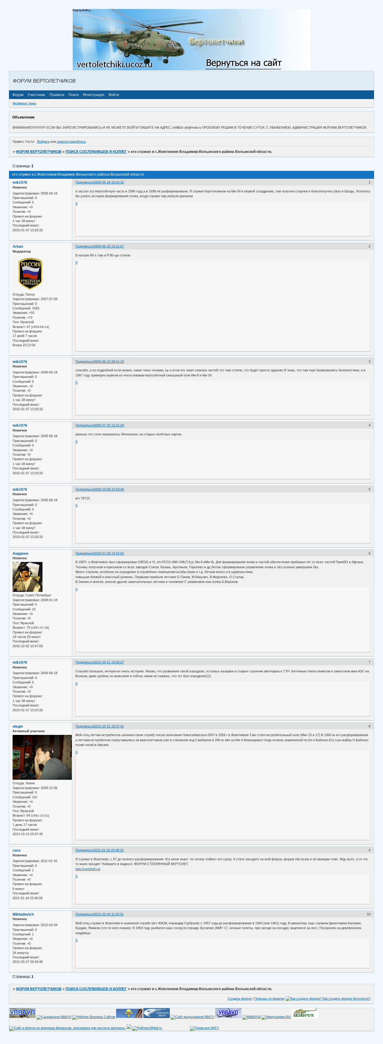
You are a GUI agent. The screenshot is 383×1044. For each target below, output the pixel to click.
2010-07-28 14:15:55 (109, 553)
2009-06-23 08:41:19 (109, 361)
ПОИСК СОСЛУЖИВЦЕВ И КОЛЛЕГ (96, 152)
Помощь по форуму (269, 998)
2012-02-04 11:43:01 (109, 914)
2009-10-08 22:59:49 (109, 489)
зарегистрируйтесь (71, 141)
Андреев (20, 553)
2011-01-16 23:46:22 (109, 850)
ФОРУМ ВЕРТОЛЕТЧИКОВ (39, 152)
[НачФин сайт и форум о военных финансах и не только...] (67, 1028)
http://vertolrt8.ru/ (87, 869)
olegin (18, 726)
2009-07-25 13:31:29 (109, 425)
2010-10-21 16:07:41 (109, 726)
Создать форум (240, 998)
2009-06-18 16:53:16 (109, 182)
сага (16, 850)
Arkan (18, 246)
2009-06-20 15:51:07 (109, 246)
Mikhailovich (23, 914)
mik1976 (20, 182)
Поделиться (84, 182)
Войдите (43, 141)
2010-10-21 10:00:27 (109, 662)
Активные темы (24, 103)
